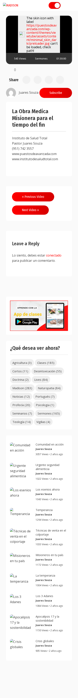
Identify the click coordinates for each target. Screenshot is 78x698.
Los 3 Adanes (44, 596)
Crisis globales (45, 641)
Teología (21, 422)
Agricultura (22, 363)
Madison (22, 388)
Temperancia (44, 510)
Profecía (21, 405)
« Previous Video (33, 197)
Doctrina (20, 380)
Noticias (21, 396)
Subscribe (55, 93)
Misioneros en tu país (49, 555)
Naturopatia (49, 388)
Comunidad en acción (50, 444)
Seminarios (22, 413)
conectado (53, 255)
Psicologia (45, 405)
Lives (41, 380)
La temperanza (45, 575)
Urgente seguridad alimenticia (47, 467)
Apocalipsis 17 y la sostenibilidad (47, 618)
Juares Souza (44, 449)
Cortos (20, 371)
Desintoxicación (48, 371)
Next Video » (30, 210)
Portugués (45, 396)
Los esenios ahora (48, 489)
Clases (45, 363)
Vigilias (43, 422)
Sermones (41, 58)
